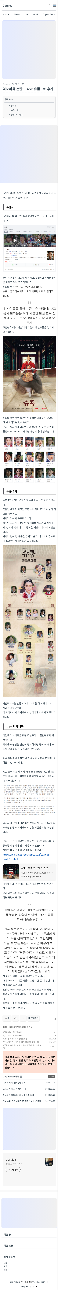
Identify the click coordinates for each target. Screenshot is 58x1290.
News (17, 14)
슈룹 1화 (15, 110)
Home (6, 14)
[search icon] (48, 5)
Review (6, 84)
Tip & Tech (49, 14)
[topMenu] (54, 5)
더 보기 (51, 1076)
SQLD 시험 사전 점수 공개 (12, 1035)
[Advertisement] (29, 50)
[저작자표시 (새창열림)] (54, 1019)
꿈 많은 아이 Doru (14, 1163)
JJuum (34, 1286)
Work (36, 14)
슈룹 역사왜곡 (17, 114)
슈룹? (13, 105)
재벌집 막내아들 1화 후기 (12, 1032)
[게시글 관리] (23, 1018)
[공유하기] (15, 1018)
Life (27, 14)
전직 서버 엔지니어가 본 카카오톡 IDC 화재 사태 (21, 1042)
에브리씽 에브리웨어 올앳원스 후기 (16, 1038)
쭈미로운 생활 (26, 1281)
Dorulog (7, 5)
